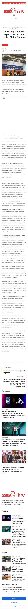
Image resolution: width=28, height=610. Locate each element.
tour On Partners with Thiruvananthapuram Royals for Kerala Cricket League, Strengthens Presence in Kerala (19, 520)
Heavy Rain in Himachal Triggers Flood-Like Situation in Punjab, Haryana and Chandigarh (19, 561)
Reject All (14, 606)
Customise (14, 602)
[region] (14, 596)
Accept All (14, 598)
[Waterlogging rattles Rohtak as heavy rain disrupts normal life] (6, 568)
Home (4, 27)
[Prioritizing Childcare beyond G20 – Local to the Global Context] (14, 65)
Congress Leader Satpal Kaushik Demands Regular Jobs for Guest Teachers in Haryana (18, 578)
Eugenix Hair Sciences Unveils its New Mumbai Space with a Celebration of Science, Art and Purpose (19, 544)
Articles (5, 45)
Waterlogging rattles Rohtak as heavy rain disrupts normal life (17, 569)
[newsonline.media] (14, 10)
